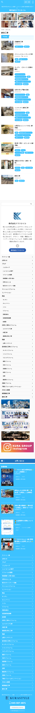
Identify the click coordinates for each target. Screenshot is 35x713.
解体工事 (17, 176)
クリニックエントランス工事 (24, 54)
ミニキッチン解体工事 (21, 107)
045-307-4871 (18, 703)
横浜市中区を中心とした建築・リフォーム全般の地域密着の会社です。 (17, 694)
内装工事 (25, 56)
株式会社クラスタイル (17, 10)
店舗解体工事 (19, 41)
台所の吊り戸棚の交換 (21, 90)
